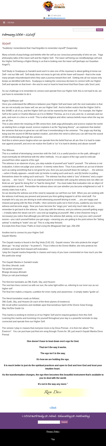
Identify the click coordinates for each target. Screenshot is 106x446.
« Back (53, 407)
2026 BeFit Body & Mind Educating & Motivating (56, 416)
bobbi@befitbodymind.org (55, 18)
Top (53, 439)
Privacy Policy (53, 431)
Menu (10, 23)
